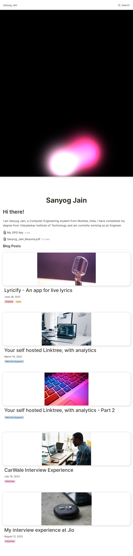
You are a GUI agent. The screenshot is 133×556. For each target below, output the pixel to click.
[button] (124, 5)
